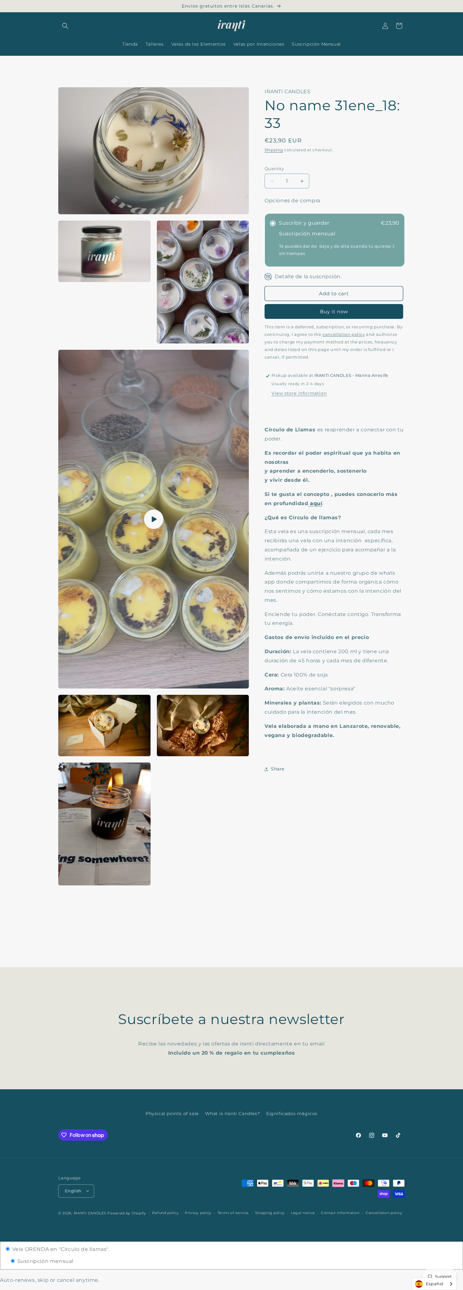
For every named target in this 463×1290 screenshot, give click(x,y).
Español (435, 1283)
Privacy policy (198, 1213)
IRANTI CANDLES (90, 1213)
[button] (65, 26)
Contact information (340, 1213)
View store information (299, 393)
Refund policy (165, 1213)
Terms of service (233, 1213)
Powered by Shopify (126, 1213)
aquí (315, 503)
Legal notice (303, 1213)
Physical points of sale (172, 1113)
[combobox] (434, 1284)
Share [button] (277, 769)
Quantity (274, 168)
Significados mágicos (291, 1113)
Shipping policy (270, 1213)
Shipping (274, 149)
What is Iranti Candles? (232, 1113)
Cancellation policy (384, 1213)
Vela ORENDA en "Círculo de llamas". (60, 1249)
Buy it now (334, 312)
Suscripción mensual (44, 1261)
